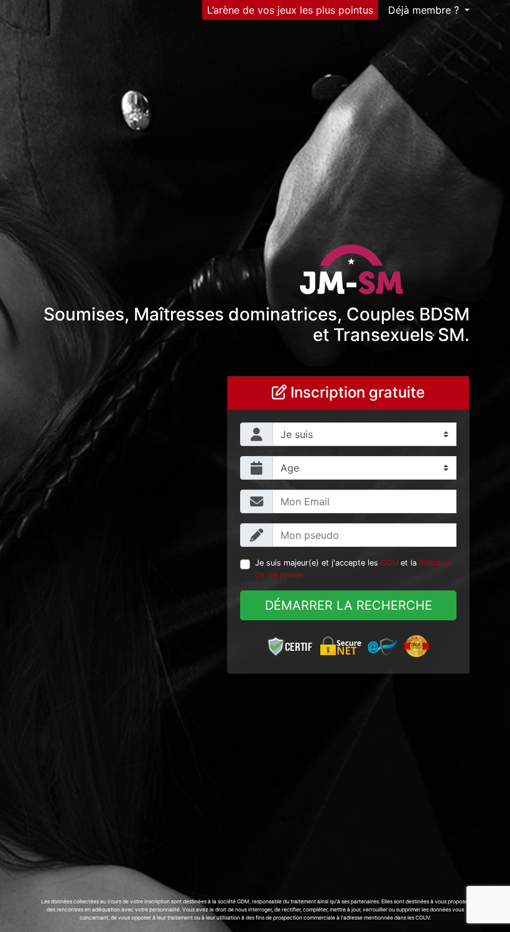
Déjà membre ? (425, 10)
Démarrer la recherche (348, 605)
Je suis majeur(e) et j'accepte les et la (353, 568)
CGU (389, 562)
